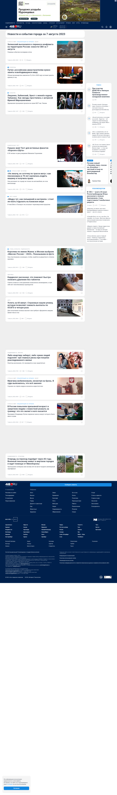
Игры (78, 23)
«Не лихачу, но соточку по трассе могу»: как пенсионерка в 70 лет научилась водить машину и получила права (29, 176)
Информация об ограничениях (67, 555)
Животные (33, 509)
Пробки (68, 23)
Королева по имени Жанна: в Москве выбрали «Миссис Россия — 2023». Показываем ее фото (31, 252)
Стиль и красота (96, 495)
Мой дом (55, 503)
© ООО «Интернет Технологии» (33, 577)
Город (32, 501)
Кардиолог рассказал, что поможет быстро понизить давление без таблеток (29, 278)
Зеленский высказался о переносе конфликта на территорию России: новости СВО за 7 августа (30, 46)
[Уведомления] (106, 27)
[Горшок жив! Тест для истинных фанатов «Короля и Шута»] (70, 153)
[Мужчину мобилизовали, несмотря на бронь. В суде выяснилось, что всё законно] (70, 386)
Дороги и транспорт (36, 503)
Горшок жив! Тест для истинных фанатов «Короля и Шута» (28, 149)
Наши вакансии (10, 501)
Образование (56, 512)
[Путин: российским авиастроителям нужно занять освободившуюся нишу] (70, 75)
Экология (94, 501)
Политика (75, 498)
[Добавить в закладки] (82, 60)
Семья (74, 512)
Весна (32, 498)
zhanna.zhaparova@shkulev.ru (12, 571)
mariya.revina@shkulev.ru (11, 573)
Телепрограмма (37, 23)
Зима (54, 492)
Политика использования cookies (68, 558)
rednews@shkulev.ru (25, 563)
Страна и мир (95, 498)
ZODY (73, 23)
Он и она (74, 492)
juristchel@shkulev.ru (45, 565)
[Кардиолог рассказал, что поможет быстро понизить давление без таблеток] (70, 282)
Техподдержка (9, 495)
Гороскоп (52, 23)
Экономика (94, 503)
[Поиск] (102, 27)
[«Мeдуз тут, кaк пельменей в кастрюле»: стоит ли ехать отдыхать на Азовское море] (70, 204)
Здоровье (33, 512)
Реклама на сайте (10, 492)
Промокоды (84, 23)
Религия (74, 509)
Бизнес (32, 495)
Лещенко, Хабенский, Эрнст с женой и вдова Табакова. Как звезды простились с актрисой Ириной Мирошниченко (30, 97)
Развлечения (76, 506)
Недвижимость (10, 23)
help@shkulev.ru (16, 566)
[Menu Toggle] (6, 27)
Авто (31, 492)
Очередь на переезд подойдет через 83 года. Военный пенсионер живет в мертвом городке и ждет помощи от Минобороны (31, 461)
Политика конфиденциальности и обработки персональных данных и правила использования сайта (84, 563)
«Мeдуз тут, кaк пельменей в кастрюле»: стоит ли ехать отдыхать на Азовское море (31, 200)
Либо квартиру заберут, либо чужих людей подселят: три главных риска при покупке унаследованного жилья (29, 357)
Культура (55, 498)
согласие (10, 784)
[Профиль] (111, 27)
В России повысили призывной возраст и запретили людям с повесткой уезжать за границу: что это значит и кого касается (28, 408)
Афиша (45, 23)
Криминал (55, 495)
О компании (9, 498)
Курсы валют (60, 23)
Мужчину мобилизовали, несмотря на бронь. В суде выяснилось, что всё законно (31, 382)
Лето (53, 501)
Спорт (93, 492)
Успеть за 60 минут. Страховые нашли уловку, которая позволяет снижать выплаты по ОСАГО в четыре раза (30, 305)
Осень (74, 495)
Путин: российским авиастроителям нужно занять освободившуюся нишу (29, 71)
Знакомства (20, 23)
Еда (31, 506)
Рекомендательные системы (66, 560)
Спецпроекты (95, 506)
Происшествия (76, 501)
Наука (54, 506)
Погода (28, 23)
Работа (74, 503)
